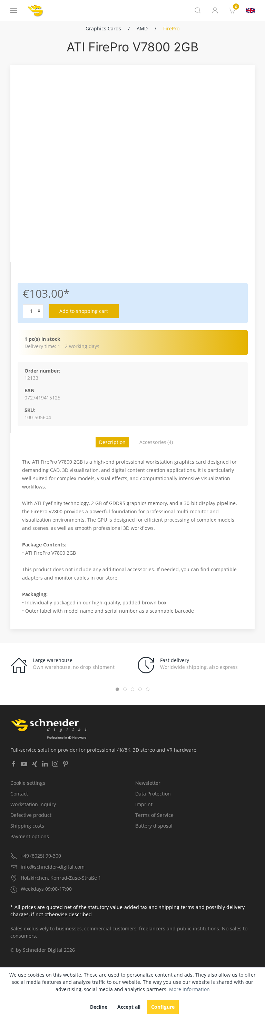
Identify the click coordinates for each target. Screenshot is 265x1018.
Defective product (30, 815)
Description (112, 442)
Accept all (128, 1007)
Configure (163, 1007)
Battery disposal (154, 825)
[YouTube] (24, 763)
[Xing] (34, 763)
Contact (19, 793)
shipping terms (176, 907)
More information (189, 989)
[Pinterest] (65, 763)
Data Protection (153, 793)
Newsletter (147, 783)
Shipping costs (27, 825)
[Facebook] (13, 763)
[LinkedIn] (44, 763)
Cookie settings (27, 783)
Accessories (156, 442)
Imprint (144, 804)
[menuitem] (232, 10)
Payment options (29, 836)
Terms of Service (154, 815)
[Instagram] (55, 763)
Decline (98, 1007)
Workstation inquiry (33, 804)
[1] (250, 10)
